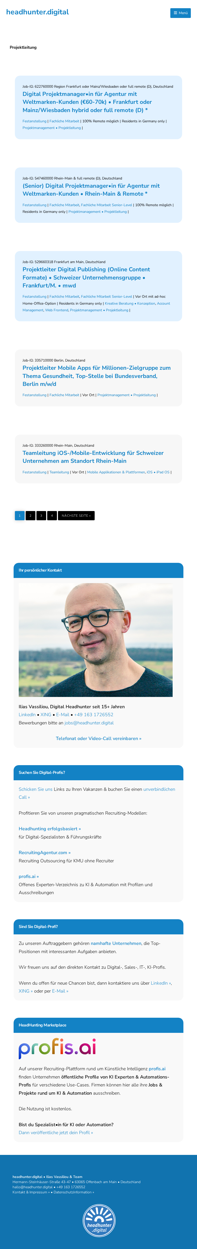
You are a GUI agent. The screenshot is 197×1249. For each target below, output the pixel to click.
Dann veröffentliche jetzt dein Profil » (56, 1133)
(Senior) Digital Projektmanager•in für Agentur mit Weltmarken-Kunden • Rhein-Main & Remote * (91, 190)
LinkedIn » (161, 983)
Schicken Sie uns (36, 789)
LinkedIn (27, 715)
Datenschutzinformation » (74, 1192)
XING (46, 715)
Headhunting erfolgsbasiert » (50, 829)
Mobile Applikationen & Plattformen (116, 472)
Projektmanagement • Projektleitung (52, 127)
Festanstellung (34, 121)
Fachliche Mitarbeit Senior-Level (106, 205)
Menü (183, 13)
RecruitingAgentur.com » (45, 853)
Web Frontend (56, 310)
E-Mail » (60, 991)
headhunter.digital (37, 12)
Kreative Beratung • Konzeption (130, 303)
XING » (26, 991)
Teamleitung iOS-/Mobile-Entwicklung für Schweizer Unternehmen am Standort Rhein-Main (93, 457)
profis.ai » (29, 876)
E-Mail (62, 715)
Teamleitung (59, 472)
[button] (98, 738)
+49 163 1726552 (93, 715)
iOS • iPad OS (158, 472)
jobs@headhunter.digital (89, 723)
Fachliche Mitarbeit (64, 121)
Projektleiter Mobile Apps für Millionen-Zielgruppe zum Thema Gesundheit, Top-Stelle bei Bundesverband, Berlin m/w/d (97, 376)
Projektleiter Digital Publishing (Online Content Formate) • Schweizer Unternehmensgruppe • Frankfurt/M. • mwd (86, 277)
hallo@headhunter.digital (33, 1187)
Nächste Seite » (78, 514)
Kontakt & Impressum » (31, 1192)
